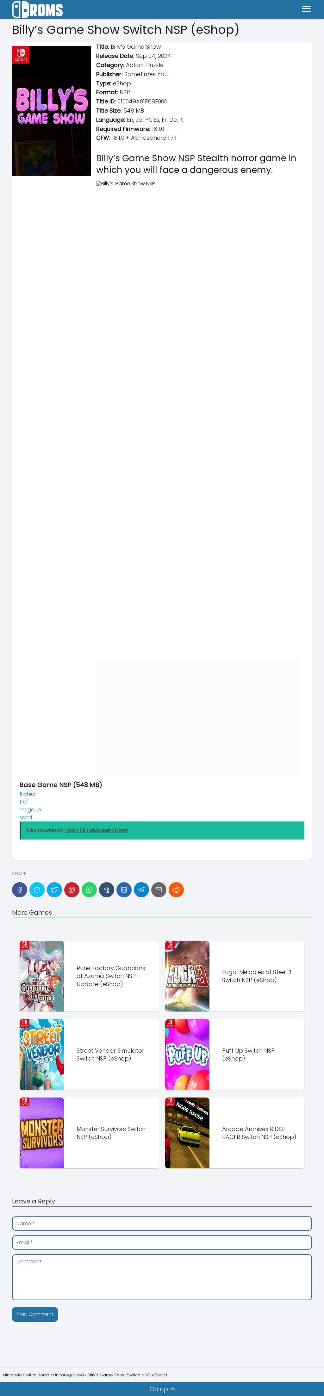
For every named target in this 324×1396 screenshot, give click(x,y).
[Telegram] (141, 889)
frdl (24, 801)
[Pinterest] (71, 889)
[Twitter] (54, 889)
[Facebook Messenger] (37, 889)
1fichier (28, 793)
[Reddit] (176, 889)
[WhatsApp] (89, 889)
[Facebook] (19, 889)
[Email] (158, 889)
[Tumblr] (106, 889)
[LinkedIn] (124, 889)
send (26, 817)
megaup (30, 809)
